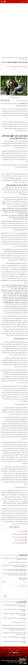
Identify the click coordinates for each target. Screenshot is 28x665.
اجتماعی (14, 648)
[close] (26, 657)
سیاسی (24, 648)
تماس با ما (18, 655)
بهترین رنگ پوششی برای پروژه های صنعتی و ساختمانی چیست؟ (14, 642)
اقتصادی (19, 648)
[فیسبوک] (13, 527)
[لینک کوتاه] (9, 100)
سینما (13, 650)
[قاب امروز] (24, 1)
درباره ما (13, 655)
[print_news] (4, 100)
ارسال (5, 596)
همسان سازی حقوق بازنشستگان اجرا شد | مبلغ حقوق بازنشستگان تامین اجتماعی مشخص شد (13, 558)
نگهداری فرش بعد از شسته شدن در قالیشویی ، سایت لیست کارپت (13, 618)
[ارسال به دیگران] (6, 100)
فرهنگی (9, 648)
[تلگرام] (2, 100)
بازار (9, 650)
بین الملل (18, 650)
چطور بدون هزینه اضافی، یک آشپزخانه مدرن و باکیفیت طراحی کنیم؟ (14, 614)
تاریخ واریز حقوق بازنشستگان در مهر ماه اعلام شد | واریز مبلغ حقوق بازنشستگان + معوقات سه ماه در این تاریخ (14, 570)
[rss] (10, 652)
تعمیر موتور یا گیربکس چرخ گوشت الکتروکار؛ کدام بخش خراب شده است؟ (14, 605)
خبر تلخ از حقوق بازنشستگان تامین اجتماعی (18, 562)
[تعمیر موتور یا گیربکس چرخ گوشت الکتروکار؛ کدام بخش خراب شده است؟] (23, 661)
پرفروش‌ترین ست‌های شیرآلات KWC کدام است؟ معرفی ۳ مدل (14, 637)
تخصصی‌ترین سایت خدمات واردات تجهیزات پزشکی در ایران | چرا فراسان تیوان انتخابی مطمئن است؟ (13, 629)
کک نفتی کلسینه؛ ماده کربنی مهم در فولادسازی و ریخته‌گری (13, 625)
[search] (2, 2)
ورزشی (4, 648)
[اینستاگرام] (18, 652)
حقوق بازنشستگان (23, 103)
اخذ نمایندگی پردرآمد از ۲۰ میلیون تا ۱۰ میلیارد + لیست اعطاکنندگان (14, 610)
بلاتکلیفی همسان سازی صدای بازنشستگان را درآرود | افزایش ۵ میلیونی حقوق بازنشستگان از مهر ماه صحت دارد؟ (14, 574)
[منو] (4, 1)
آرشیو (8, 655)
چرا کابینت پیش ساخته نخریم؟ (19, 622)
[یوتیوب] (14, 652)
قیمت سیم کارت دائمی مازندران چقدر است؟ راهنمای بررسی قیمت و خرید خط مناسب (13, 633)
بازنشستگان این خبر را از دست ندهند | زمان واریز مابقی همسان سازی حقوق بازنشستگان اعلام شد (14, 566)
